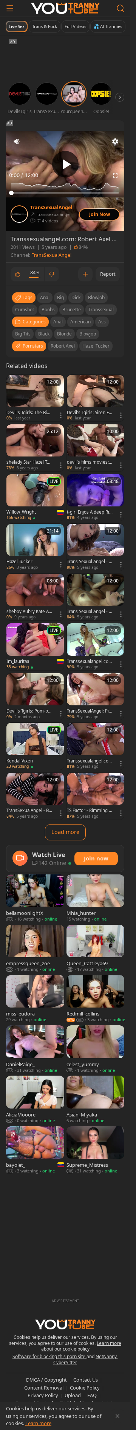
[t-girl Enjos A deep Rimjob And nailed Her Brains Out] (95, 497)
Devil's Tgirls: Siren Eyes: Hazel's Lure (89, 412)
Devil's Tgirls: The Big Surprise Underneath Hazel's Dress (27, 412)
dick (75, 297)
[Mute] (16, 141)
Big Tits (23, 334)
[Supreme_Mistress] (95, 1150)
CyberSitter (65, 1362)
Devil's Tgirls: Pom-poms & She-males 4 (28, 711)
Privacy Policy (43, 1395)
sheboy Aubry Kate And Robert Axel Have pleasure (28, 611)
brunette (71, 309)
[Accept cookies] (117, 1416)
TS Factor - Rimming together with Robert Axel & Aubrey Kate (89, 810)
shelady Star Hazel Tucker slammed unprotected (29, 462)
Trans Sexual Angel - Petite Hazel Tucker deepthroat (90, 561)
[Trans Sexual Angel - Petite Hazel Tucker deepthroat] (95, 547)
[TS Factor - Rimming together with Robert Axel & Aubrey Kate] (95, 796)
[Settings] (115, 141)
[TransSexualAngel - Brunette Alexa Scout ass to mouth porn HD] (35, 796)
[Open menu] (10, 8)
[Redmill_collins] (95, 999)
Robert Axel (63, 346)
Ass (102, 321)
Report (108, 273)
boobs (48, 309)
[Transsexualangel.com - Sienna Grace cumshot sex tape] (95, 746)
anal (44, 297)
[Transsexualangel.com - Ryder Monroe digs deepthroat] (95, 646)
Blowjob (87, 334)
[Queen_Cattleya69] (95, 949)
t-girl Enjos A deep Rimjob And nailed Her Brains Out (88, 512)
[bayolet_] (35, 1150)
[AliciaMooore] (35, 1100)
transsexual (101, 309)
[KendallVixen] (35, 746)
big (60, 297)
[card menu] (60, 415)
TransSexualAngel (51, 207)
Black (43, 334)
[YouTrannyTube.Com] (65, 8)
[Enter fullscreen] (115, 175)
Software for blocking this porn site (49, 1356)
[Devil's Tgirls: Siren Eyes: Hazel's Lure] (95, 398)
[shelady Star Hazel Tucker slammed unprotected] (35, 447)
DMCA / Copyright (46, 1379)
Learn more (38, 1423)
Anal (58, 321)
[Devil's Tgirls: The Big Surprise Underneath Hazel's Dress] (35, 398)
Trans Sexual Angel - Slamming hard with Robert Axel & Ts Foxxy (89, 611)
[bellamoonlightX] (35, 898)
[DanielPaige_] (35, 1049)
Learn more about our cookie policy (81, 1346)
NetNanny (106, 1356)
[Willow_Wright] (35, 497)
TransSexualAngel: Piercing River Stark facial (89, 711)
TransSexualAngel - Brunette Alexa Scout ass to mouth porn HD (28, 810)
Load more (65, 831)
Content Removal (43, 1387)
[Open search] (120, 8)
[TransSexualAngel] (19, 214)
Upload (73, 1395)
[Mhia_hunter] (95, 898)
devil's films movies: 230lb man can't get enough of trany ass (90, 462)
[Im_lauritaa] (35, 646)
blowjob (96, 297)
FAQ (92, 1395)
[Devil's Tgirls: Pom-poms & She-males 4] (35, 696)
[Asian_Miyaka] (95, 1100)
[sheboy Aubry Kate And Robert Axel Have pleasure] (35, 597)
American (80, 321)
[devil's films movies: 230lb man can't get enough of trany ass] (95, 447)
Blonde (64, 334)
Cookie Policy (85, 1387)
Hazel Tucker (96, 346)
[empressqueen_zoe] (35, 949)
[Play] (65, 164)
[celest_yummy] (95, 1049)
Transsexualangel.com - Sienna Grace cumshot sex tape (90, 761)
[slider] (65, 192)
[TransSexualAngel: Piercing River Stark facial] (95, 696)
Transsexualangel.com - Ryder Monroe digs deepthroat (90, 661)
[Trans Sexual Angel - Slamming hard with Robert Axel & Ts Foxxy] (95, 597)
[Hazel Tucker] (35, 547)
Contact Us (85, 1379)
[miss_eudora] (35, 999)
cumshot (24, 309)
